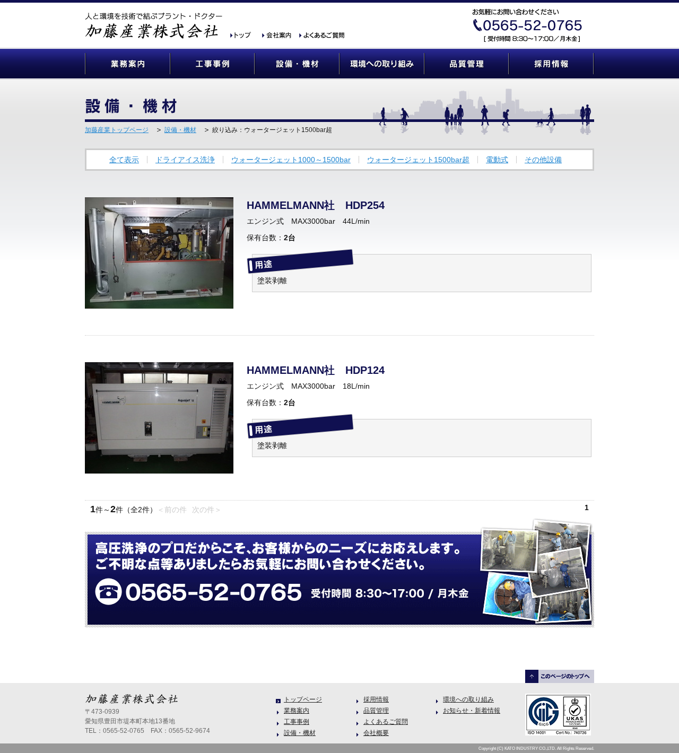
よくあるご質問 (321, 36)
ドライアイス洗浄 (185, 159)
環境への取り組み (382, 64)
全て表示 (124, 159)
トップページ (303, 699)
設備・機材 (297, 64)
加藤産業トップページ (117, 130)
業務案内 (127, 64)
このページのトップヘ (559, 676)
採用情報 (551, 64)
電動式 (497, 159)
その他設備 (543, 159)
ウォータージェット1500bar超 (418, 159)
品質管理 (466, 64)
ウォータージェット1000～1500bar (291, 159)
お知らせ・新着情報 (471, 710)
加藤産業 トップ (244, 36)
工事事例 (212, 64)
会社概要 (278, 36)
